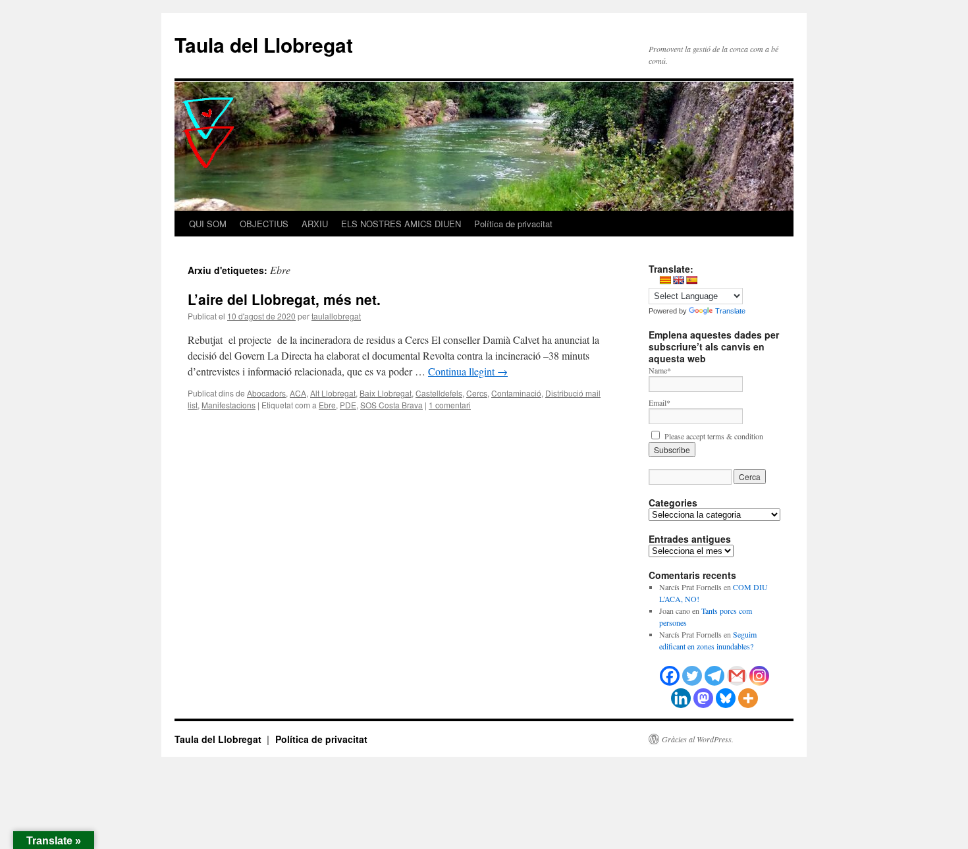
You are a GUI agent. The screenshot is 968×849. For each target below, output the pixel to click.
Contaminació (516, 392)
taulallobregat (336, 315)
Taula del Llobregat (264, 44)
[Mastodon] (703, 698)
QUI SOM (208, 223)
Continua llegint (468, 371)
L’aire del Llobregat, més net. (284, 299)
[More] (748, 698)
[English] (678, 280)
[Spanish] (691, 280)
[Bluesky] (726, 698)
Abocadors (266, 392)
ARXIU (315, 223)
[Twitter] (692, 676)
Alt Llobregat (333, 392)
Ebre (327, 404)
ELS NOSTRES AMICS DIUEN (401, 223)
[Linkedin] (681, 698)
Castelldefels (439, 392)
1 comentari (450, 404)
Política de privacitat (513, 223)
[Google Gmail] (737, 676)
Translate (730, 311)
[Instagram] (759, 676)
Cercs (476, 392)
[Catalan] (665, 280)
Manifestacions (228, 404)
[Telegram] (714, 676)
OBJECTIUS (264, 223)
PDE (348, 404)
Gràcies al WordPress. (698, 739)
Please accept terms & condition (712, 436)
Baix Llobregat (386, 392)
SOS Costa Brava (391, 404)
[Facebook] (670, 676)
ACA (298, 392)
